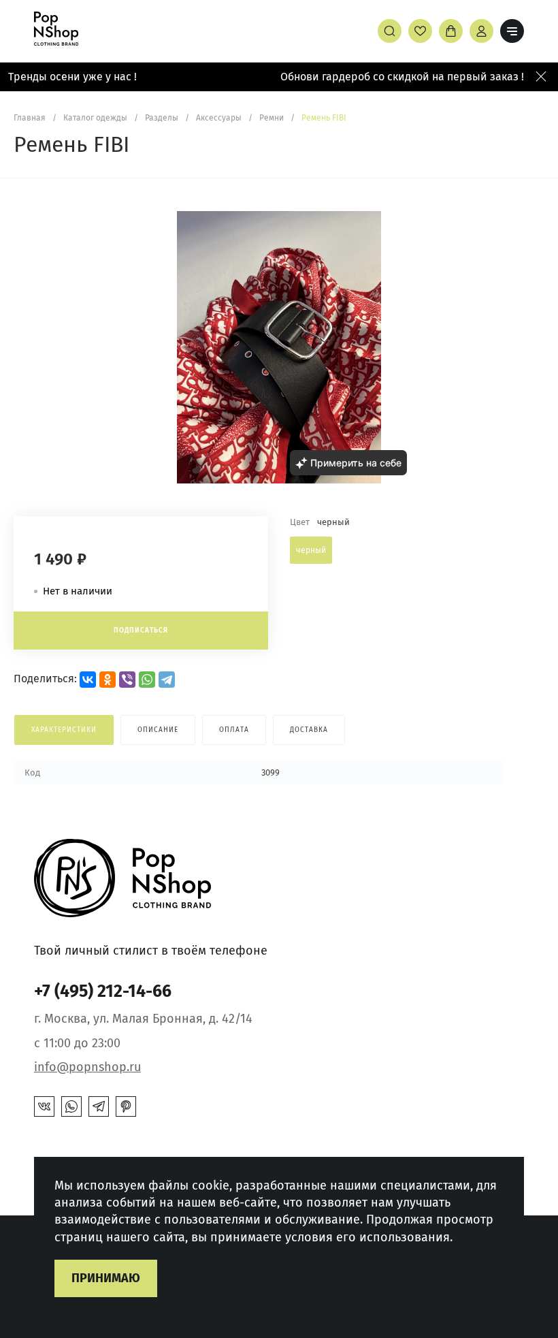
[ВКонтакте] (88, 679)
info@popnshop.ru (87, 1067)
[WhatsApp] (147, 679)
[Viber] (127, 679)
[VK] (44, 1106)
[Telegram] (167, 679)
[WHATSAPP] (71, 1106)
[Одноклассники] (107, 679)
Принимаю (105, 1278)
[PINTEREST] (126, 1106)
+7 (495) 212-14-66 (102, 991)
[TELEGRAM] (98, 1106)
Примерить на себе (355, 462)
